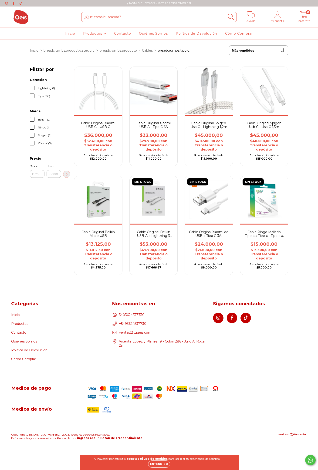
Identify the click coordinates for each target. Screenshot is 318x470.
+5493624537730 (132, 324)
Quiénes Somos (153, 33)
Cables (147, 50)
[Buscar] (230, 16)
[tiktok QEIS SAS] (21, 3)
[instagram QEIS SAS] (6, 3)
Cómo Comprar (239, 33)
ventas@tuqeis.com (135, 332)
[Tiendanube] (292, 435)
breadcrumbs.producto (118, 50)
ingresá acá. (86, 438)
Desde (34, 166)
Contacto (122, 33)
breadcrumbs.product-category (69, 50)
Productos (93, 33)
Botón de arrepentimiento (121, 438)
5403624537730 (132, 315)
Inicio (70, 33)
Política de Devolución (196, 33)
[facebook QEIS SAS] (13, 3)
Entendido (159, 464)
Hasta (50, 166)
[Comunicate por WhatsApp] (310, 460)
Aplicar (66, 174)
